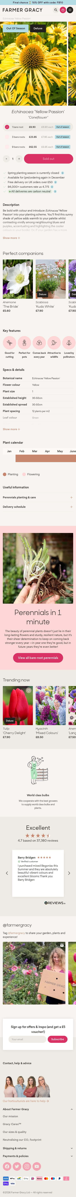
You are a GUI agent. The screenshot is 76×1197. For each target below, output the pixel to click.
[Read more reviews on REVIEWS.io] (55, 903)
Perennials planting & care (19, 497)
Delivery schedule (14, 506)
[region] (38, 873)
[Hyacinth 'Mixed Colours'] (51, 705)
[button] (70, 10)
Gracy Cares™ (12, 1124)
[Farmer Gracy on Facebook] (7, 1166)
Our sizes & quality (15, 1132)
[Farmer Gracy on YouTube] (37, 1166)
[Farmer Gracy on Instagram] (27, 1166)
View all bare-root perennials (38, 658)
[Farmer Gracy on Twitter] (17, 1166)
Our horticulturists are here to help (24, 1101)
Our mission (10, 1116)
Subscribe (57, 1039)
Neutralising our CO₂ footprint (22, 1139)
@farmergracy (16, 933)
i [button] (62, 173)
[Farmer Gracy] (22, 10)
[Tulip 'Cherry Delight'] (18, 705)
